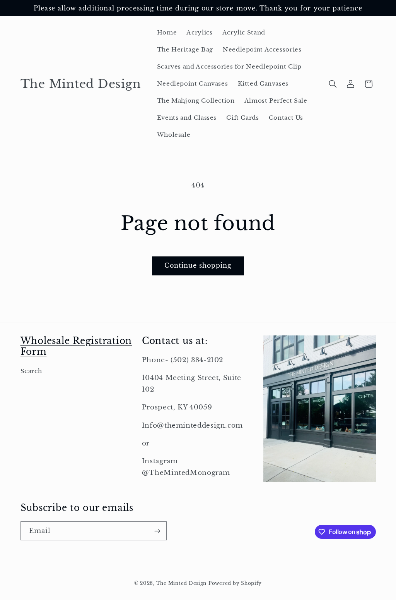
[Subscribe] (157, 530)
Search (31, 371)
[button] (332, 84)
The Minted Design (181, 583)
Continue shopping (198, 265)
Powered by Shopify (235, 583)
